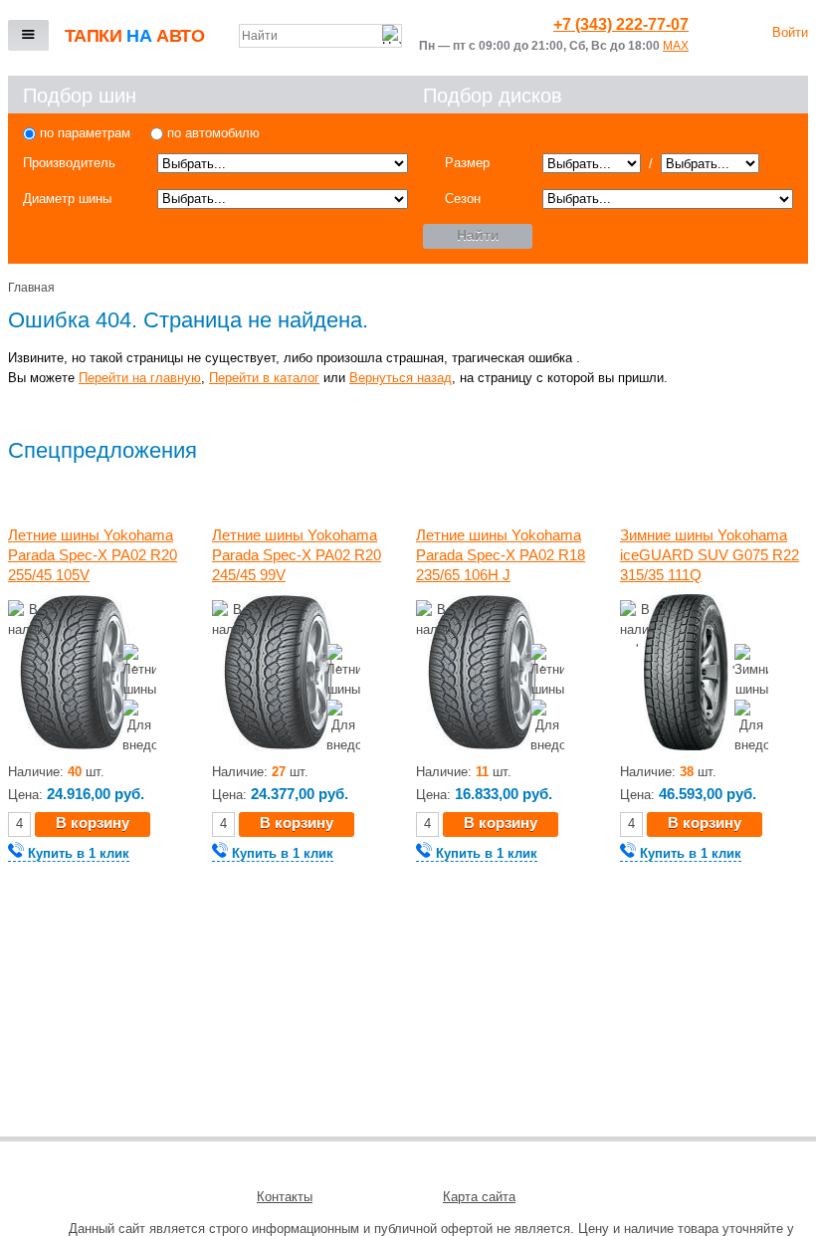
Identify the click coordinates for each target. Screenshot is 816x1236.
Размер (467, 162)
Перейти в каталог (264, 377)
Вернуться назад (400, 377)
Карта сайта (479, 1196)
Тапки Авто (135, 36)
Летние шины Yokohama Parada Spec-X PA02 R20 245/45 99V (296, 554)
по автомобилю (211, 132)
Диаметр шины (67, 198)
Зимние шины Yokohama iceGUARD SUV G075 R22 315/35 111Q (709, 554)
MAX (676, 46)
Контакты (284, 1196)
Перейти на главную (140, 377)
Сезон (463, 198)
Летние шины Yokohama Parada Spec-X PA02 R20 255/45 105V (92, 554)
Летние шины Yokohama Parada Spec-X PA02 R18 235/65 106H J (500, 554)
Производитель (69, 162)
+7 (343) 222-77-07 (621, 24)
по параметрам (83, 132)
